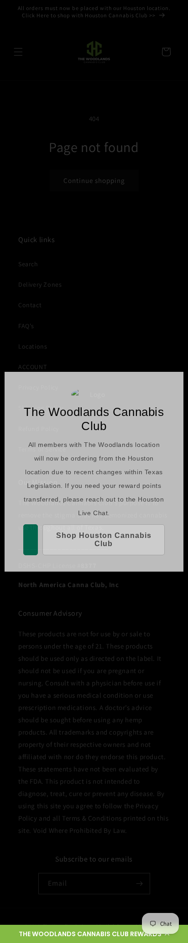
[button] (94, 934)
